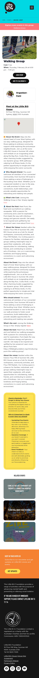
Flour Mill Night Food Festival (19, 510)
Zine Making (19, 532)
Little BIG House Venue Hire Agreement (15, 657)
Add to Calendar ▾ (19, 81)
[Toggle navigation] (32, 8)
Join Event (19, 75)
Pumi (18, 96)
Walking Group (20, 28)
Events (9, 20)
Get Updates (12, 571)
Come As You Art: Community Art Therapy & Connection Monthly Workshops (19, 488)
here (5, 202)
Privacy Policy (9, 663)
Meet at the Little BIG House (17, 107)
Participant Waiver (11, 661)
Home (3, 20)
